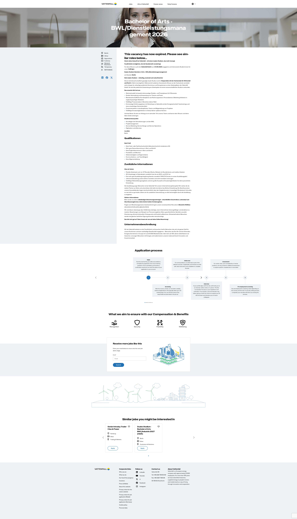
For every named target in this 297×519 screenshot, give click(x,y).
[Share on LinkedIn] (102, 78)
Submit (118, 365)
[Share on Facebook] (107, 78)
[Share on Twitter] (111, 78)
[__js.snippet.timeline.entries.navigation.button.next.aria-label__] (201, 277)
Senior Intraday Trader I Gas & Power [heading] (117, 428)
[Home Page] (109, 4)
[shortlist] (190, 4)
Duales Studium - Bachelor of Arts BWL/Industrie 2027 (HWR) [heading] (146, 430)
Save (129, 426)
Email (114, 355)
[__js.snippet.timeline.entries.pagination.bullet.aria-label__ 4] (149, 302)
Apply (113, 448)
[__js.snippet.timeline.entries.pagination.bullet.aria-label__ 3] (147, 302)
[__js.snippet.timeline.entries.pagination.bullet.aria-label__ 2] (146, 302)
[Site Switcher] (194, 3)
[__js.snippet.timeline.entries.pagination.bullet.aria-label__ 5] (150, 302)
